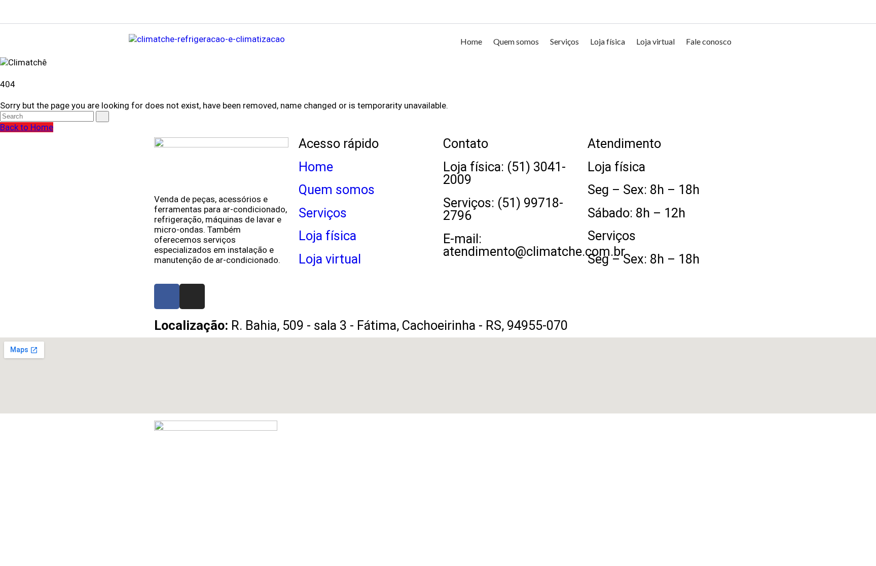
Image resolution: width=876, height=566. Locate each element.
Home (471, 41)
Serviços (564, 41)
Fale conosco (709, 41)
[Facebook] (166, 296)
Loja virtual (655, 41)
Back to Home (26, 127)
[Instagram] (192, 296)
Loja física (607, 41)
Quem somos (516, 41)
